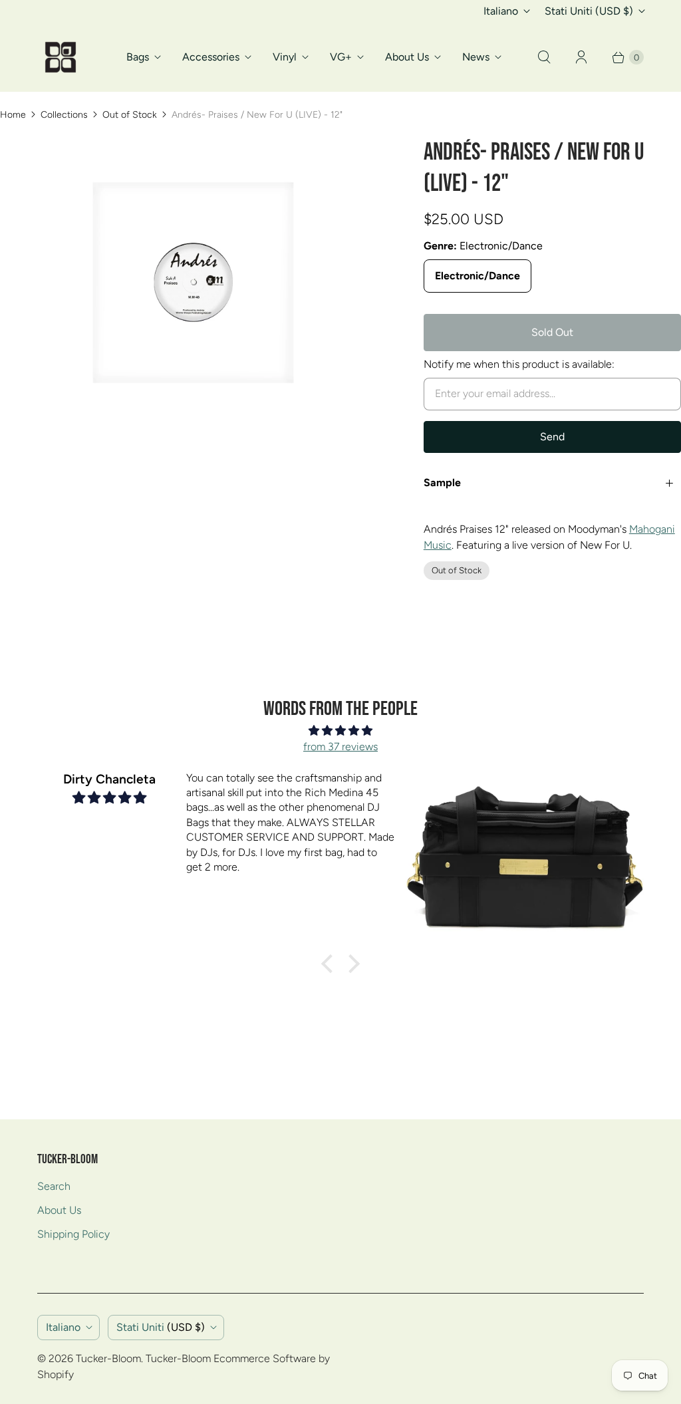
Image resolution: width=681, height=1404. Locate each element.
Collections (64, 114)
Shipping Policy (73, 1234)
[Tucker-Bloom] (60, 57)
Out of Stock (129, 114)
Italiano (500, 11)
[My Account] (581, 57)
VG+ (341, 57)
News (475, 57)
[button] (330, 963)
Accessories (210, 57)
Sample (442, 482)
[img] (340, 730)
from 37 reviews (340, 746)
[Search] (544, 57)
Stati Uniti (589, 11)
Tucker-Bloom (108, 1358)
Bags (137, 57)
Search (53, 1186)
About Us (407, 57)
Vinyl (285, 57)
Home (13, 114)
